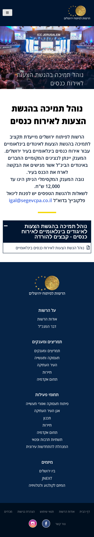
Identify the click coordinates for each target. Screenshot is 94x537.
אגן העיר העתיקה (47, 410)
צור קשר (60, 524)
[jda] (7, 12)
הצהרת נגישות (26, 511)
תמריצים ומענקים (47, 350)
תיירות (47, 372)
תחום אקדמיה (47, 379)
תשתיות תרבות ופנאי (47, 439)
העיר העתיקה (47, 364)
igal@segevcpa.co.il (30, 200)
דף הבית (85, 511)
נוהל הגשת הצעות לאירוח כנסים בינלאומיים (50, 247)
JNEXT (47, 478)
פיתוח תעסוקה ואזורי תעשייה (47, 403)
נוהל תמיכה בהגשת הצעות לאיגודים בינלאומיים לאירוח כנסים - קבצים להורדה (54, 231)
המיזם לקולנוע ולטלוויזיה (47, 485)
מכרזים (8, 511)
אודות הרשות (47, 319)
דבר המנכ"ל (47, 326)
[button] (47, 231)
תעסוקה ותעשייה (47, 357)
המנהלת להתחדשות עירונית (47, 446)
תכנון (47, 418)
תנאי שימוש (47, 511)
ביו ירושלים (47, 470)
